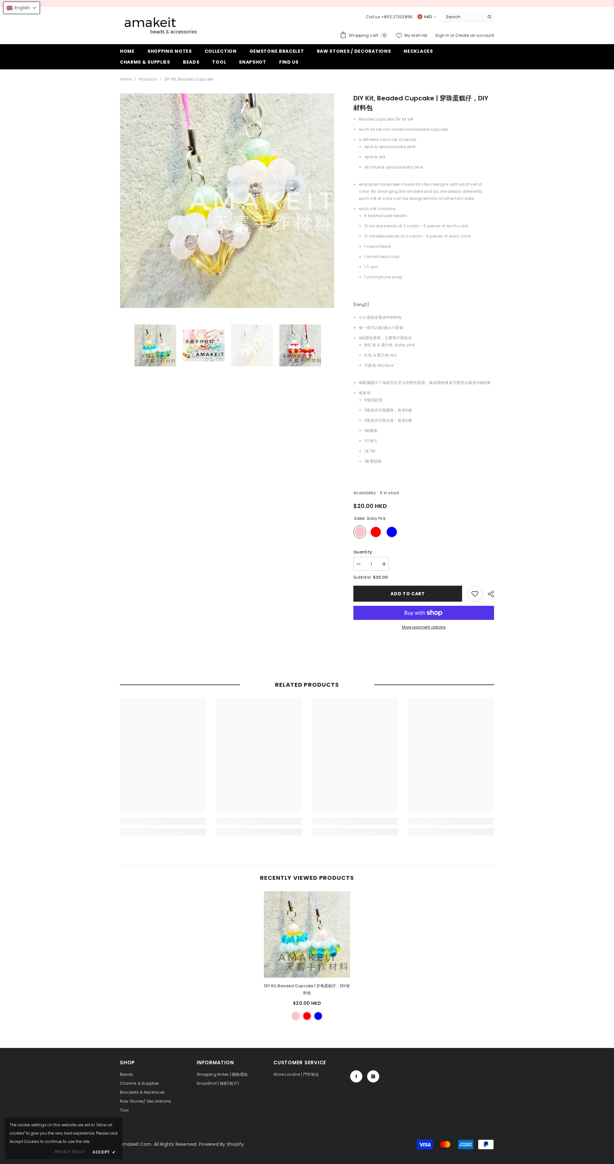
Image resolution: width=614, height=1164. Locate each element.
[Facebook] (356, 1076)
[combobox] (463, 17)
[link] (475, 594)
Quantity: (363, 552)
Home (126, 79)
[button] (22, 8)
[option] (227, 200)
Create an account (474, 35)
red (307, 1016)
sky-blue (318, 1016)
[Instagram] (373, 1076)
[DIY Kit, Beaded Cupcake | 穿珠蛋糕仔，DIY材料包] (307, 934)
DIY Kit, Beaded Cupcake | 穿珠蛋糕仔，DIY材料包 (307, 989)
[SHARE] (488, 594)
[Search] (468, 17)
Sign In (442, 35)
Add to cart (407, 593)
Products (148, 79)
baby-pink (296, 1016)
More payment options (424, 627)
